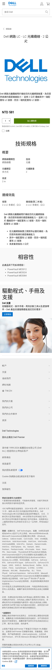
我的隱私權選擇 (10, 470)
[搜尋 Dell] (47, 12)
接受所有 (44, 666)
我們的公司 (7, 407)
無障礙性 (6, 489)
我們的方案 (7, 401)
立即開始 (7, 314)
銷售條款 (6, 457)
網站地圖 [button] (6, 384)
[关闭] (49, 650)
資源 (4, 420)
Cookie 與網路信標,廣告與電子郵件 (18, 476)
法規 (4, 483)
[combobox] (26, 12)
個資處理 (6, 463)
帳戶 (4, 365)
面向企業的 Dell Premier (13, 437)
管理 (3, 666)
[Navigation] (4, 4)
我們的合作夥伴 (9, 414)
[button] (42, 4)
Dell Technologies (10, 431)
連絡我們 (6, 378)
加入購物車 (32, 121)
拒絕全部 (31, 666)
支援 (4, 372)
